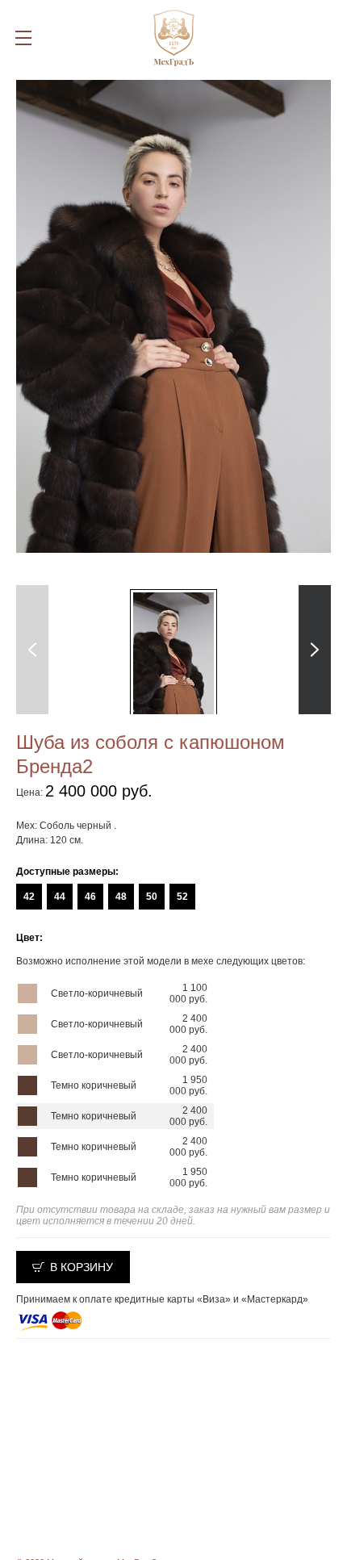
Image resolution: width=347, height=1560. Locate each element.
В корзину (81, 1267)
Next (315, 649)
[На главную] (174, 38)
